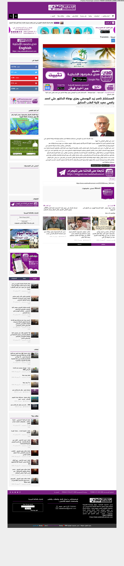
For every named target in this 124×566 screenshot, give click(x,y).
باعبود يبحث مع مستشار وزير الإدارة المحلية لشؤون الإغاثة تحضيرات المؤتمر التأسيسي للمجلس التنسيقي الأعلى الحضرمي (20, 323)
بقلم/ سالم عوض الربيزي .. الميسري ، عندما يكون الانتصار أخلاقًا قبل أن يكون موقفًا (20, 480)
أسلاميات (96, 16)
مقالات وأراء (60, 16)
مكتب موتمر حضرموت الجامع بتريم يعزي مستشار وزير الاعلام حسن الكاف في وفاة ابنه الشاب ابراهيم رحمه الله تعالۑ (79, 234)
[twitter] (18, 492)
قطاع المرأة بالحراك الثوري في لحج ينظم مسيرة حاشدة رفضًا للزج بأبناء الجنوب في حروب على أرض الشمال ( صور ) (34, 23)
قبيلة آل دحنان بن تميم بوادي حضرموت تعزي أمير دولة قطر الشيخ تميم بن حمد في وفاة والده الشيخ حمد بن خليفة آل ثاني (104, 234)
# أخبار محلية (105, 165)
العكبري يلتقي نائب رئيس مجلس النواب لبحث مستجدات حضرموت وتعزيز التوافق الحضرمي (21, 298)
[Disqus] (79, 268)
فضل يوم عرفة (26, 375)
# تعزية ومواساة (96, 165)
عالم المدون (35, 525)
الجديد (34, 278)
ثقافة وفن (75, 16)
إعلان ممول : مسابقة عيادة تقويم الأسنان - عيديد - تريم (21, 398)
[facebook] (20, 492)
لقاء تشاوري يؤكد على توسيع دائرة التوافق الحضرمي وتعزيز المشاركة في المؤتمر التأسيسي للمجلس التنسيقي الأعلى (20, 335)
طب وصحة (83, 16)
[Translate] (113, 40)
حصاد (24, 278)
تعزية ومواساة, (80, 107)
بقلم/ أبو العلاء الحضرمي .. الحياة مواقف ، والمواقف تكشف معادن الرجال (21, 421)
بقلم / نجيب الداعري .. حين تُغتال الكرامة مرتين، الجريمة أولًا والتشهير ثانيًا (20, 462)
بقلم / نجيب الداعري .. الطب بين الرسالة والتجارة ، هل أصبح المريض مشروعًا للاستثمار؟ (21, 442)
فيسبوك (79, 244)
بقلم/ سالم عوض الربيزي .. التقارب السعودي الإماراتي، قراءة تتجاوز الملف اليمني (20, 453)
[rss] (13, 492)
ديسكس (103, 244)
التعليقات (14, 278)
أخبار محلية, (87, 107)
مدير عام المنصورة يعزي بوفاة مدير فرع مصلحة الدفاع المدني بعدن (55, 233)
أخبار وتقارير (106, 16)
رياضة (90, 16)
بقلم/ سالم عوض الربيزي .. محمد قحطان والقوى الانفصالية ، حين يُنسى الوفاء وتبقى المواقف (21, 471)
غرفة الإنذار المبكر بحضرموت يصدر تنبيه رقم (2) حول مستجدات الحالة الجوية (24, 116)
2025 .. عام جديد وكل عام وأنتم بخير (20, 405)
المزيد (53, 16)
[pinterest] (15, 492)
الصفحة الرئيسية (109, 93)
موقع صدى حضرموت (20, 223)
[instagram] (10, 492)
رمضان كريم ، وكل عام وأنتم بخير (21, 390)
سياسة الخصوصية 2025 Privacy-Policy (74, 492)
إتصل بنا (56, 492)
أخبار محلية (70, 23)
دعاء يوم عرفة (26, 383)
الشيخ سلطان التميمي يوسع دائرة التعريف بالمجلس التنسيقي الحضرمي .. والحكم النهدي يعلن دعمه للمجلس (21, 310)
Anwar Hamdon (53, 525)
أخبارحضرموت (111, 218)
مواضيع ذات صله (110, 213)
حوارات (68, 16)
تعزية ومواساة (91, 93)
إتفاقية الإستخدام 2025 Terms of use (102, 492)
